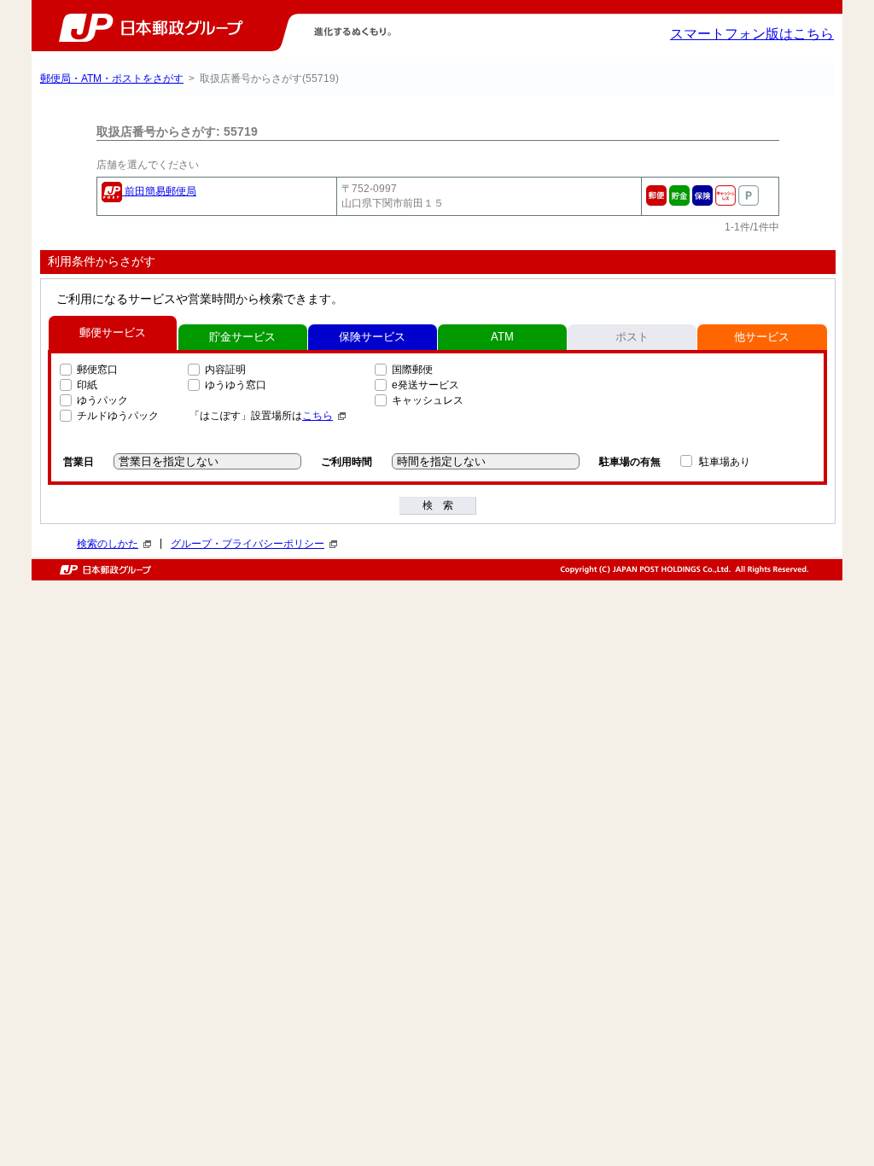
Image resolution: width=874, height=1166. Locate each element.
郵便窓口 (97, 370)
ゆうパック (102, 400)
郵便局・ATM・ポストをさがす (112, 79)
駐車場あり (724, 462)
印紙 (87, 385)
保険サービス (372, 336)
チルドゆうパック (118, 416)
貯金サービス (242, 336)
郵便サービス (112, 332)
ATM (502, 336)
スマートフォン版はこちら (752, 33)
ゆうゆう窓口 (235, 385)
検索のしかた (107, 544)
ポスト (632, 336)
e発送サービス (425, 385)
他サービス (762, 336)
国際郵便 (412, 370)
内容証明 (225, 370)
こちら (317, 416)
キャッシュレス (427, 400)
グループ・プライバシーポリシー (247, 544)
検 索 (437, 505)
